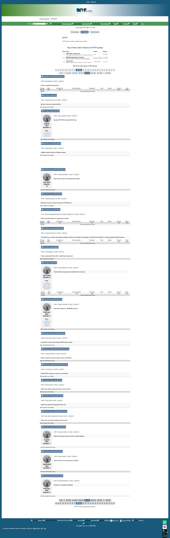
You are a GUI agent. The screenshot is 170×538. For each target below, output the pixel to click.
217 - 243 (75, 500)
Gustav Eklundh (62, 267)
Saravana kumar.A (50, 100)
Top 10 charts (105, 24)
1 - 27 (61, 500)
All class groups (67, 24)
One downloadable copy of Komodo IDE (47, 134)
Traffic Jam (69, 61)
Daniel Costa (49, 384)
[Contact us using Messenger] (164, 528)
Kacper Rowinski (62, 304)
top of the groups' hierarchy (87, 506)
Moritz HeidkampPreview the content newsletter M (59, 214)
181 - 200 (81, 73)
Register (93, 2)
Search (30, 23)
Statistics (107, 520)
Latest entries (86, 24)
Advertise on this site (64, 520)
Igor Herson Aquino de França (53, 416)
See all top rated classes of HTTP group (85, 66)
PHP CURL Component (73, 53)
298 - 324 (93, 500)
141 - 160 (68, 73)
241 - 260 (99, 73)
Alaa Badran (48, 81)
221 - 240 (93, 73)
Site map (80, 520)
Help (142, 24)
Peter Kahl (48, 400)
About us (41, 520)
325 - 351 (99, 500)
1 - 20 (61, 73)
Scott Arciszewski (63, 174)
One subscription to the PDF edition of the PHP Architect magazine (47, 285)
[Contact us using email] (165, 533)
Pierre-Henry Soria (50, 338)
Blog (115, 24)
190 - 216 (68, 500)
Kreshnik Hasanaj (50, 198)
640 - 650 (108, 73)
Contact (140, 520)
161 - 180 (75, 73)
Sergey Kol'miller (50, 353)
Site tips (115, 520)
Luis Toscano (49, 369)
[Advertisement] (85, 163)
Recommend (79, 27)
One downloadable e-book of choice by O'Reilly (47, 323)
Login (88, 2)
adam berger (62, 456)
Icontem (86, 525)
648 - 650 (108, 500)
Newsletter (94, 520)
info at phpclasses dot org (36, 528)
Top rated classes (95, 32)
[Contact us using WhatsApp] (164, 523)
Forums (125, 24)
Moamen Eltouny (63, 432)
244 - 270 (81, 500)
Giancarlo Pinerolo (50, 233)
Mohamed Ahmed (63, 480)
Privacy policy (126, 520)
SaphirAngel (48, 148)
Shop (134, 24)
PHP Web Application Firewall (75, 57)
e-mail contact (58, 81)
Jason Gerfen (62, 115)
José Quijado (49, 251)
